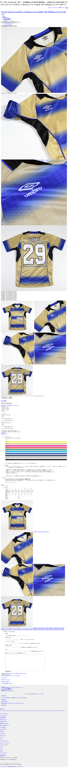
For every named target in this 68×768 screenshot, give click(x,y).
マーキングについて (4, 713)
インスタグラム (20, 766)
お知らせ (1, 731)
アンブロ (33, 710)
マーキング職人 (3, 729)
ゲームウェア (5, 17)
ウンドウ (49, 710)
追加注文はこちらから (4, 723)
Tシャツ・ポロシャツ (8, 24)
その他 (1, 750)
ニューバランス (24, 710)
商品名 (6, 633)
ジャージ (6, 20)
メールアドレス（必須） (10, 641)
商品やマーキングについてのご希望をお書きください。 (16, 653)
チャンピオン (58, 710)
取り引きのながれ (3, 721)
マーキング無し (4, 431)
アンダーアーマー (17, 710)
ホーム (4, 16)
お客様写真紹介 (3, 717)
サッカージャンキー (44, 710)
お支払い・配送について (4, 725)
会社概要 (9, 766)
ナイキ (5, 710)
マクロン (63, 710)
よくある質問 (2, 727)
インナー (1, 746)
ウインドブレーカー (4, 740)
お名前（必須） (8, 637)
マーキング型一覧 (3, 715)
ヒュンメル (38, 710)
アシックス (30, 710)
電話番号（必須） (8, 645)
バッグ (1, 748)
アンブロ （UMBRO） (7, 18)
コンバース (54, 710)
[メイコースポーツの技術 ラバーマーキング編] (34, 693)
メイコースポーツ (3, 754)
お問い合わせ (13, 766)
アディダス (2, 710)
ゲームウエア (2, 733)
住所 (6, 649)
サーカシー (9, 710)
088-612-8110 (2, 755)
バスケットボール (3, 752)
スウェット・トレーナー (9, 23)
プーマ (13, 710)
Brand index (2, 708)
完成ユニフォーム (3, 719)
